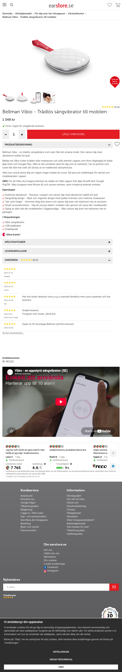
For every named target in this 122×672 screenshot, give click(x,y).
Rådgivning (26, 509)
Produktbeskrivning (18, 144)
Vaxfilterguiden (75, 533)
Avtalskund (26, 495)
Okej (61, 667)
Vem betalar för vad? (78, 526)
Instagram (52, 570)
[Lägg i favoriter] (117, 239)
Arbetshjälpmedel (76, 523)
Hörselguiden (74, 495)
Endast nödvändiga (61, 659)
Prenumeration (28, 530)
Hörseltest (72, 516)
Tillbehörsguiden (29, 506)
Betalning (25, 523)
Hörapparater (74, 513)
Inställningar (61, 652)
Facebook (52, 567)
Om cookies (50, 560)
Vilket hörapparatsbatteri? (80, 520)
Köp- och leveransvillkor (33, 516)
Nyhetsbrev (50, 556)
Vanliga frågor (28, 502)
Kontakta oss (27, 499)
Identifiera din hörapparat (34, 520)
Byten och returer (29, 526)
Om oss (48, 550)
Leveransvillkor (16, 251)
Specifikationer (15, 242)
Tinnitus (71, 509)
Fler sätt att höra (75, 499)
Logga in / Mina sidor (31, 513)
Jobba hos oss (51, 553)
